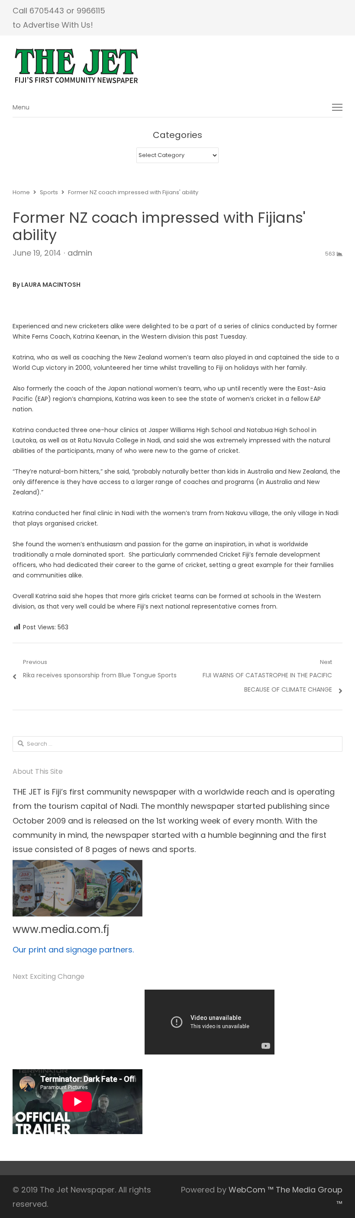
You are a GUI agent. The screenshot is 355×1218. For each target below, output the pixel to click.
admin (80, 252)
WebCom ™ (251, 1189)
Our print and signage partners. (73, 949)
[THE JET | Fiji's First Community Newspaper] (178, 66)
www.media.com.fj (61, 929)
